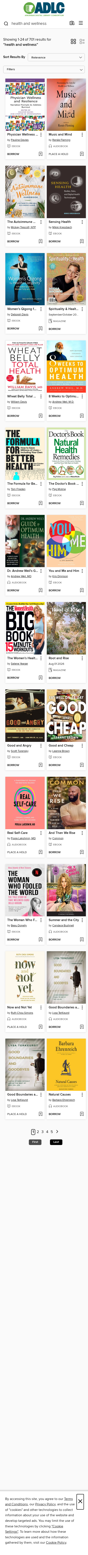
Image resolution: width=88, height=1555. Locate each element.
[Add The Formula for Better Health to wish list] (40, 503)
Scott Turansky (19, 751)
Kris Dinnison (60, 576)
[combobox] (35, 23)
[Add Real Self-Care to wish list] (40, 852)
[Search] (6, 23)
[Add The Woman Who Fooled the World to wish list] (40, 940)
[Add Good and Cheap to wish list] (81, 765)
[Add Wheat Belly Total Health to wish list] (40, 416)
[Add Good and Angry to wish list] (40, 765)
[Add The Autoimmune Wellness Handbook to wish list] (40, 242)
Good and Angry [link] (19, 746)
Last (56, 1142)
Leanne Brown (61, 751)
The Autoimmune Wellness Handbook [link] (23, 222)
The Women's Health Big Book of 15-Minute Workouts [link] (23, 658)
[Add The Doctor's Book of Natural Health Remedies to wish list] (81, 503)
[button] (73, 43)
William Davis (19, 402)
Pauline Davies (20, 140)
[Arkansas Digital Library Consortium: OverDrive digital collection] (44, 9)
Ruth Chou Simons (22, 1013)
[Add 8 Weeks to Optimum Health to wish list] (81, 416)
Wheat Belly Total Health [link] (23, 396)
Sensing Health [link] (60, 222)
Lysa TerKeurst (60, 1013)
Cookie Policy (56, 1542)
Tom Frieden (18, 489)
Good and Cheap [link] (61, 746)
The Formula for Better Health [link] (23, 484)
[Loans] (72, 24)
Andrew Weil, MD (21, 576)
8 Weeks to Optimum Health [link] (64, 396)
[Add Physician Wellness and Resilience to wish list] (40, 154)
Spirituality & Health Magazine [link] (64, 309)
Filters (11, 69)
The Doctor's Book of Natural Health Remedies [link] (64, 484)
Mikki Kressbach (62, 227)
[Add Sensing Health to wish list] (81, 242)
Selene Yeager (19, 663)
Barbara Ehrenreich (63, 1100)
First (35, 1142)
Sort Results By (14, 57)
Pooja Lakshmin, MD (23, 838)
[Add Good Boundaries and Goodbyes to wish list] (81, 1027)
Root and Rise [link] (59, 658)
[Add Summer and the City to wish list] (81, 940)
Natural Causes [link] (60, 1095)
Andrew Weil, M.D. (63, 402)
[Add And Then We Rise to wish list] (81, 852)
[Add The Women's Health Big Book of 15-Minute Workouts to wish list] (40, 678)
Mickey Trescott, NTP (23, 227)
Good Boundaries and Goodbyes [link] (64, 1007)
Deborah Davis (19, 314)
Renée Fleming (61, 140)
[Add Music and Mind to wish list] (81, 154)
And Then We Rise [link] (62, 833)
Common (57, 838)
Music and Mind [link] (60, 135)
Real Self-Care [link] (17, 833)
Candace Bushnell (63, 925)
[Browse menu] (81, 23)
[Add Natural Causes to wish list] (81, 1114)
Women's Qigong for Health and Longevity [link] (23, 309)
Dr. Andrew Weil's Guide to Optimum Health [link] (23, 571)
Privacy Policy (45, 1504)
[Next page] (57, 1132)
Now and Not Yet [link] (19, 1007)
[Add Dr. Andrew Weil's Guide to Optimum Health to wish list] (40, 590)
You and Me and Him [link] (64, 571)
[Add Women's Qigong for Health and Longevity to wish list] (40, 329)
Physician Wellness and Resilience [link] (23, 135)
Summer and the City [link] (64, 920)
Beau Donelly (19, 925)
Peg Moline (59, 489)
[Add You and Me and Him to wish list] (81, 590)
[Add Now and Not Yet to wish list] (40, 1027)
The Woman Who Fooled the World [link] (23, 920)
